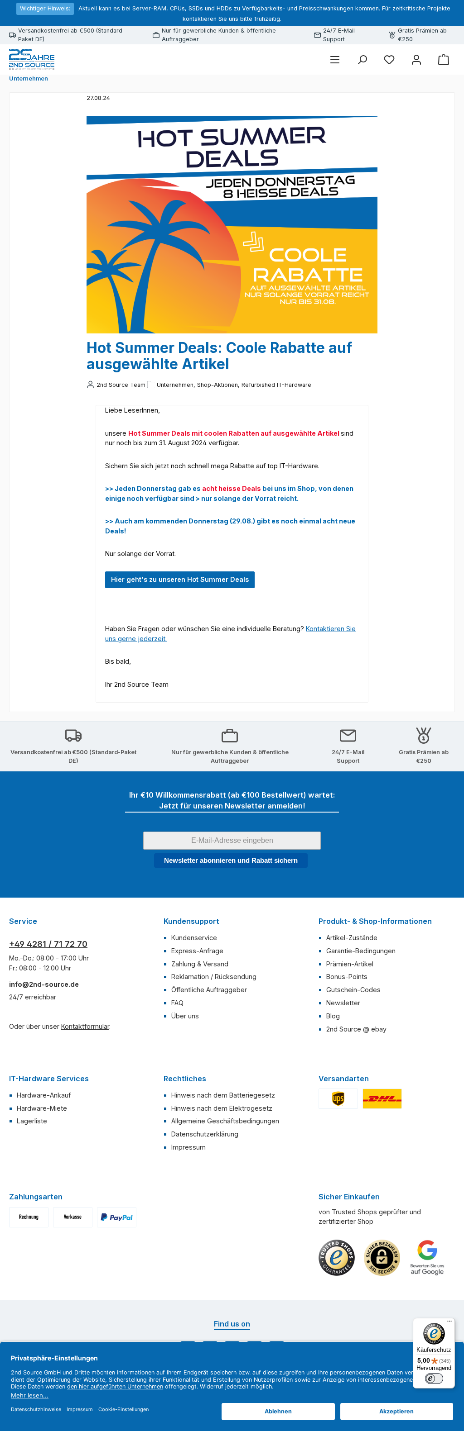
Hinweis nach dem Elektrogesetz (221, 1108)
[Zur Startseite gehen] (31, 60)
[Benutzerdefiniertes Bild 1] (338, 1099)
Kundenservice (194, 937)
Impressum (188, 1147)
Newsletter (343, 1003)
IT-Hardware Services (49, 1078)
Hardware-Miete (42, 1108)
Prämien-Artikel (349, 964)
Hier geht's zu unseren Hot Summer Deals (180, 579)
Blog (333, 1016)
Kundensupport (191, 921)
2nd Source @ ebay (356, 1029)
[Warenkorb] (443, 59)
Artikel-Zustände (351, 937)
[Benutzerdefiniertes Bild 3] (116, 1217)
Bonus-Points (346, 976)
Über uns (185, 1016)
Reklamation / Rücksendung (213, 976)
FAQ (177, 1003)
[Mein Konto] (416, 59)
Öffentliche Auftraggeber (209, 990)
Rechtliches (185, 1078)
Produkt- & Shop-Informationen (375, 921)
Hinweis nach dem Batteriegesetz (223, 1095)
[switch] (434, 1378)
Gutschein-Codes (353, 990)
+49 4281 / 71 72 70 (48, 944)
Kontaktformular (85, 1026)
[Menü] (335, 59)
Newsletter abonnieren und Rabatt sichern (231, 860)
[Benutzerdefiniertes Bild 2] (382, 1099)
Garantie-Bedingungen (361, 951)
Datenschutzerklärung (204, 1134)
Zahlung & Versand (199, 964)
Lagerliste (32, 1121)
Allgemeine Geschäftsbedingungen (225, 1121)
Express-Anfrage (197, 951)
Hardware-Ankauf (44, 1095)
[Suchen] (362, 59)
